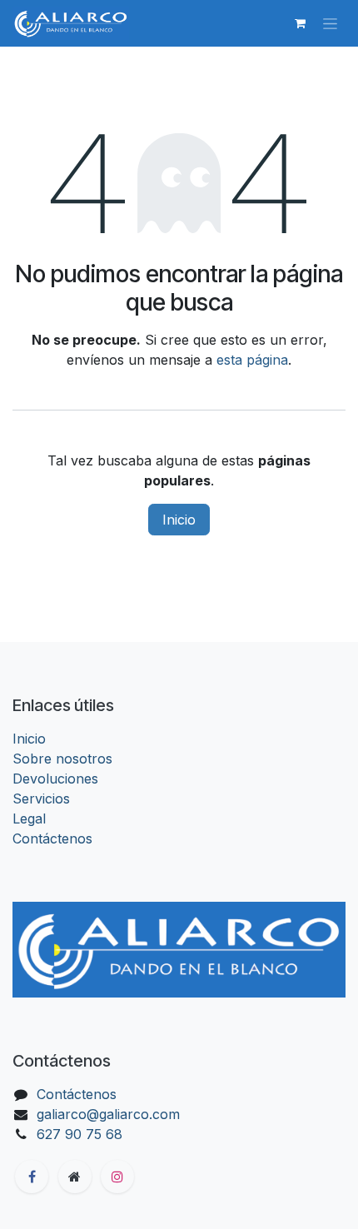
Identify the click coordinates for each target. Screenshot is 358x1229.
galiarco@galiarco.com (108, 1114)
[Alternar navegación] (330, 23)
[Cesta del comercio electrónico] (300, 23)
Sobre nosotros (62, 758)
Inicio (179, 519)
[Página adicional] (75, 1176)
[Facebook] (31, 1176)
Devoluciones (55, 778)
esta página (252, 359)
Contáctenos (52, 838)
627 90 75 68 (79, 1134)
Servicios (41, 798)
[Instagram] (117, 1176)
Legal (29, 818)
